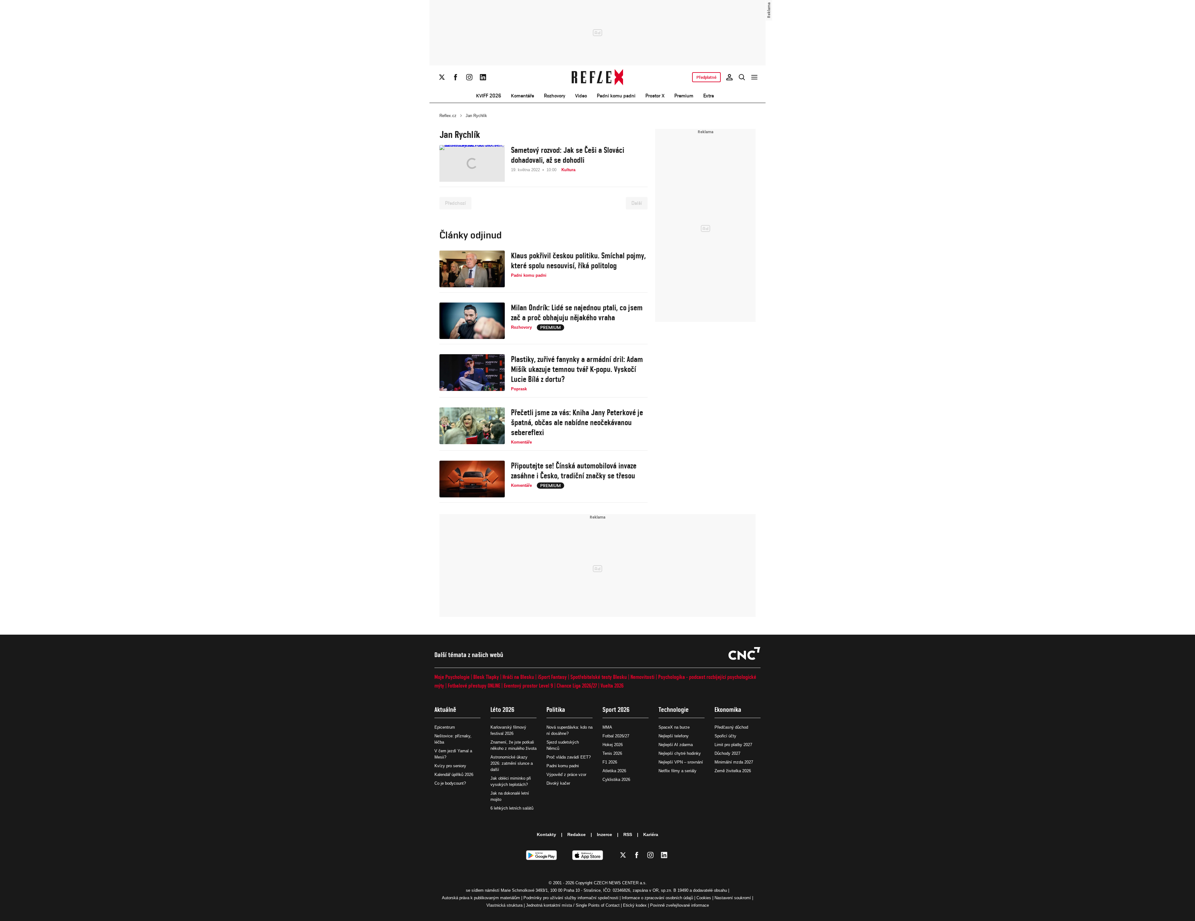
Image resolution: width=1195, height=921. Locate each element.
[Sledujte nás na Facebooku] (456, 77)
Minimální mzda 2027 (734, 762)
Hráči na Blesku (518, 677)
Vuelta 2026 (612, 685)
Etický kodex (635, 905)
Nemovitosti (642, 677)
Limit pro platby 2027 (733, 744)
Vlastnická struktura (504, 905)
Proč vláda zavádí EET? (568, 757)
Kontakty (546, 834)
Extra (708, 96)
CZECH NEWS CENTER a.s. (620, 883)
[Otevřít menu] (754, 77)
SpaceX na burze (674, 727)
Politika (555, 709)
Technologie (673, 709)
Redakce (576, 834)
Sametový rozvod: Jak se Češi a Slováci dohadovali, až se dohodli (567, 155)
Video (581, 96)
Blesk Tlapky (486, 677)
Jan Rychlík (476, 115)
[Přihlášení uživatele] (729, 77)
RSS (627, 834)
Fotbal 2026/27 (615, 736)
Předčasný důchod (731, 727)
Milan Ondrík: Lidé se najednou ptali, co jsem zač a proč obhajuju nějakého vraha (577, 312)
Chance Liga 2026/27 (577, 685)
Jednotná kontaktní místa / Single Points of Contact (573, 905)
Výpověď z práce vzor (566, 774)
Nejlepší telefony (673, 736)
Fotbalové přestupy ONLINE (474, 685)
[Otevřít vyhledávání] (742, 77)
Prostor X (654, 96)
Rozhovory (554, 96)
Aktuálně (445, 709)
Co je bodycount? (450, 783)
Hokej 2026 (612, 744)
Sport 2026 (616, 709)
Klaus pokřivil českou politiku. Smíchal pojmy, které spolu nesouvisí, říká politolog (578, 260)
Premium (683, 96)
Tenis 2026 (612, 753)
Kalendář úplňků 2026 (453, 774)
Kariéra (650, 834)
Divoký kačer (558, 783)
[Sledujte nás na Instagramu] (469, 77)
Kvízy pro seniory (450, 766)
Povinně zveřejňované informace (679, 905)
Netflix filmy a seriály (677, 770)
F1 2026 (609, 762)
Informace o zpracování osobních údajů (657, 897)
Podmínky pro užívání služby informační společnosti (570, 897)
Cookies (703, 897)
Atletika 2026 (614, 770)
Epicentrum (444, 727)
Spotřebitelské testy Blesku (598, 677)
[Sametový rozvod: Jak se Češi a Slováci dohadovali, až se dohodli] (472, 163)
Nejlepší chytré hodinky (679, 753)
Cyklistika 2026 (616, 779)
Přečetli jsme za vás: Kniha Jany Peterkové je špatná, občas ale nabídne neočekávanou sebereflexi (577, 422)
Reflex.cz (448, 115)
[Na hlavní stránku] (598, 77)
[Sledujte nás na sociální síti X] (442, 77)
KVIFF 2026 (488, 96)
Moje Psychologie (452, 677)
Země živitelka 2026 (733, 770)
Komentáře (522, 96)
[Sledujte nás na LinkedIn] (483, 77)
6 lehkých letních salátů (511, 808)
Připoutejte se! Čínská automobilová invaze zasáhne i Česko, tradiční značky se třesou (573, 470)
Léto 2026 (502, 709)
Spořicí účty (725, 736)
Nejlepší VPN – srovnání (680, 762)
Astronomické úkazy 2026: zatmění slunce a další (511, 763)
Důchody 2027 (727, 753)
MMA (607, 727)
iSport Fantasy (552, 677)
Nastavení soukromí (733, 897)
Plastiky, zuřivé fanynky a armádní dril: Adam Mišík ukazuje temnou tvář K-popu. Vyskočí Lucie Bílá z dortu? (577, 369)
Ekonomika (728, 709)
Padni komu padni (616, 96)
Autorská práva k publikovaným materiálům (481, 897)
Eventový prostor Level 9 (528, 685)
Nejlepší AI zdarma (675, 744)
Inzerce (604, 834)
